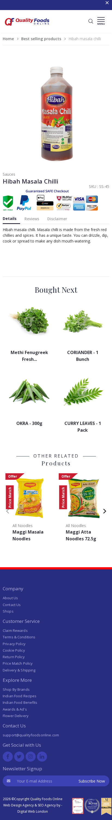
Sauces (9, 174)
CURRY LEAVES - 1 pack (82, 426)
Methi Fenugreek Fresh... (29, 355)
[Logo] (27, 27)
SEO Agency (47, 805)
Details (10, 218)
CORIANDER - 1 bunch (82, 355)
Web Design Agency (18, 805)
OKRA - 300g (29, 423)
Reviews (31, 218)
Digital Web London (32, 811)
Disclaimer (57, 218)
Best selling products (41, 38)
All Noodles (23, 525)
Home (8, 38)
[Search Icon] (90, 21)
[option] (29, 509)
